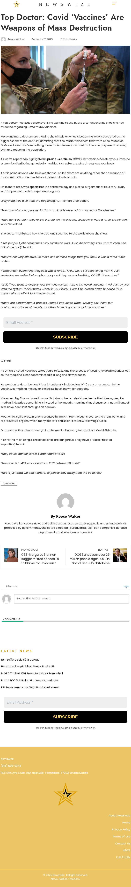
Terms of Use (121, 837)
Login (125, 586)
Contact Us (122, 844)
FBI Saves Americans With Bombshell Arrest (30, 687)
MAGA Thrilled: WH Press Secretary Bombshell (32, 673)
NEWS (126, 850)
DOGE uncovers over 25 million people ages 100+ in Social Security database (90, 556)
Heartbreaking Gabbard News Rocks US (27, 666)
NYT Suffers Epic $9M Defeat (20, 660)
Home (126, 822)
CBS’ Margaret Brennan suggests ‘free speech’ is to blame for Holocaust (40, 556)
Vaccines (10, 483)
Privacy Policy (121, 829)
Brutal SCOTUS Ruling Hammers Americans (29, 680)
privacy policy (72, 348)
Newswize (66, 4)
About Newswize (119, 815)
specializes (37, 187)
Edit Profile (123, 857)
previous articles (59, 159)
